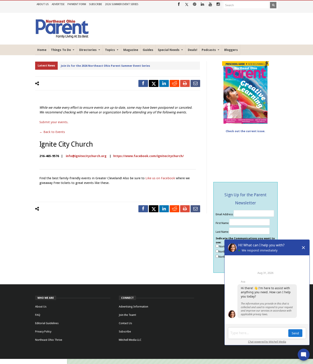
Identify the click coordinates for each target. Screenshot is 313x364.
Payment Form (76, 4)
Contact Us (125, 323)
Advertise (58, 4)
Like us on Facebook (160, 178)
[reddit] (174, 83)
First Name (222, 223)
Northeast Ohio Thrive (48, 339)
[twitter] (153, 83)
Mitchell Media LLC (130, 339)
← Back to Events (52, 132)
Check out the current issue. (245, 131)
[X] (187, 4)
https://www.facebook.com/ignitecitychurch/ (148, 156)
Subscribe (95, 4)
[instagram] (218, 4)
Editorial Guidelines (47, 323)
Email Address (225, 214)
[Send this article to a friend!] (195, 83)
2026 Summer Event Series (121, 4)
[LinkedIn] (202, 4)
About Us (43, 4)
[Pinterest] (194, 4)
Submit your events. (53, 122)
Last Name (222, 231)
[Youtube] (210, 4)
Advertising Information (133, 306)
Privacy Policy (43, 331)
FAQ (37, 314)
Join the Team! (127, 314)
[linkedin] (164, 83)
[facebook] (143, 83)
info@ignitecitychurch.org (86, 156)
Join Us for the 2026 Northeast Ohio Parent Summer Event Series (105, 65)
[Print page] (185, 83)
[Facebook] (179, 4)
